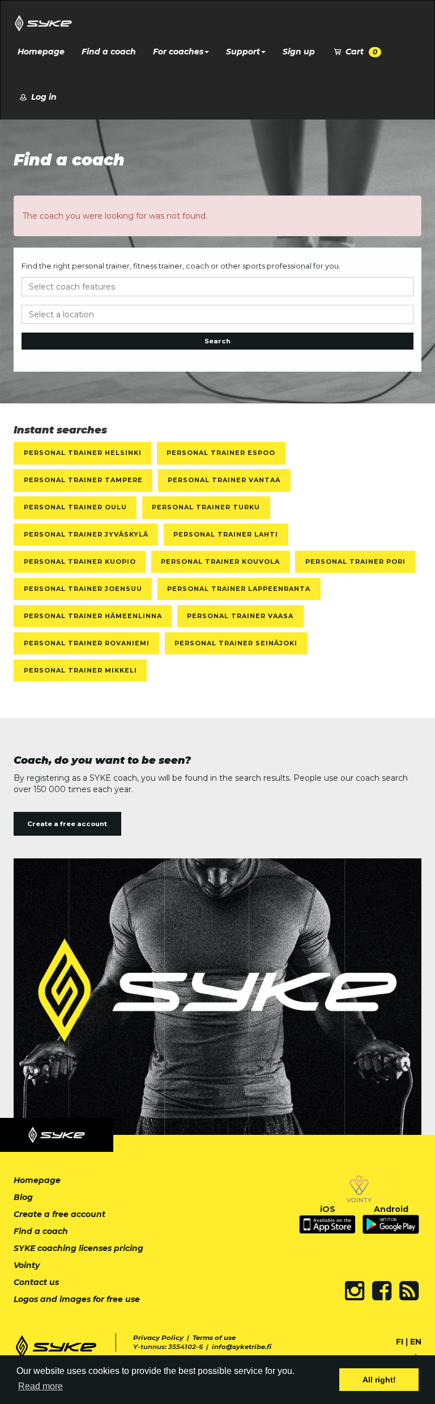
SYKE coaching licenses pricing (78, 1248)
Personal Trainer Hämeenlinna (93, 616)
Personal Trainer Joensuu (83, 589)
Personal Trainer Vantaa (224, 480)
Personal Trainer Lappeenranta (238, 589)
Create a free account (67, 824)
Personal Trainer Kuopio (80, 561)
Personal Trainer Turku (206, 507)
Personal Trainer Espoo (221, 453)
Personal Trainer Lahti (225, 534)
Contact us (36, 1282)
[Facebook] (381, 1290)
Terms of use (214, 1338)
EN (415, 1342)
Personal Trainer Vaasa (240, 616)
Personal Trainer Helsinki (83, 453)
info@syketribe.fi (241, 1347)
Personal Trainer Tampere (83, 480)
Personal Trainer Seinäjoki (235, 643)
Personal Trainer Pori (355, 561)
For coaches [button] (178, 51)
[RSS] (409, 1290)
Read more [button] (40, 1386)
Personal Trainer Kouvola (220, 561)
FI (399, 1342)
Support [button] (243, 51)
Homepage (41, 51)
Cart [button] (360, 51)
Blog (23, 1197)
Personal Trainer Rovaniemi (87, 643)
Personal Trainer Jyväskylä (86, 534)
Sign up (299, 51)
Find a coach (109, 51)
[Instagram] (354, 1290)
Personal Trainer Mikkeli (80, 670)
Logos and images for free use (77, 1299)
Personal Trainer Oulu (75, 507)
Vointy (27, 1265)
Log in (43, 97)
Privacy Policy (158, 1338)
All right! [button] (379, 1379)
